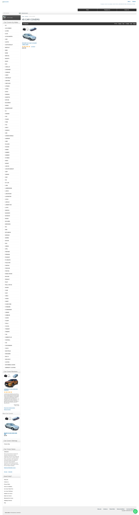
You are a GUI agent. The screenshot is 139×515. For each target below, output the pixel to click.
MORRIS (7, 237)
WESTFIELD (8, 351)
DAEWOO (7, 94)
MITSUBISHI (8, 232)
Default (127, 23)
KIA (6, 180)
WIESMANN (7, 353)
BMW (6, 50)
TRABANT (7, 328)
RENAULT (7, 279)
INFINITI (7, 163)
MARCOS (7, 210)
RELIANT (7, 276)
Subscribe (10, 471)
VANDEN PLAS (8, 337)
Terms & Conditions (8, 486)
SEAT (6, 293)
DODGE (7, 105)
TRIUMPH (7, 331)
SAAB (6, 290)
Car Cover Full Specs (8, 491)
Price (123, 23)
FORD (6, 122)
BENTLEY (7, 47)
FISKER (7, 119)
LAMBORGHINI (8, 188)
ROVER (26, 16)
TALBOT (7, 320)
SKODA (7, 298)
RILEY (6, 282)
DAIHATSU (7, 97)
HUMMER (7, 155)
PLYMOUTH (7, 260)
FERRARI (7, 113)
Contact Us (126, 9)
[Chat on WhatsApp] (135, 511)
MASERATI (7, 213)
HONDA (7, 149)
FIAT (6, 116)
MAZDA (7, 218)
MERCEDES (8, 224)
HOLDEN (7, 146)
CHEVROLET (8, 77)
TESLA (6, 323)
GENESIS (7, 130)
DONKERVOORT (9, 108)
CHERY (6, 75)
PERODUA (7, 254)
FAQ (5, 502)
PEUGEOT (7, 257)
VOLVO (6, 348)
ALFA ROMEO (8, 28)
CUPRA (6, 88)
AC (6, 25)
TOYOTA (7, 326)
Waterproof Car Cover (8, 498)
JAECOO (7, 166)
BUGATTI (7, 58)
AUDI (6, 39)
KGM (6, 177)
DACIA (6, 91)
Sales (131, 23)
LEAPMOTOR (8, 196)
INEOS (6, 160)
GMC (6, 133)
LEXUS (6, 199)
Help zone (6, 479)
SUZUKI (7, 317)
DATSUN (7, 99)
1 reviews (33, 46)
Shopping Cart (107, 9)
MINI (6, 229)
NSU (6, 243)
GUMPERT (7, 138)
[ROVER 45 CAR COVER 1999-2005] (29, 34)
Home (23, 16)
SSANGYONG (8, 304)
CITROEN (7, 86)
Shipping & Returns (8, 500)
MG (6, 226)
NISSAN (7, 240)
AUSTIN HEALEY (9, 44)
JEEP (6, 171)
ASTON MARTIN (8, 36)
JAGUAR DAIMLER (9, 168)
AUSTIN (7, 42)
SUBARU (7, 312)
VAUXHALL (7, 340)
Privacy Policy (7, 484)
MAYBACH (7, 215)
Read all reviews (7, 409)
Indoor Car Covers (8, 495)
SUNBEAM (7, 315)
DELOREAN (7, 102)
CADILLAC (7, 66)
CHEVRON (7, 80)
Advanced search (25, 13)
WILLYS (7, 356)
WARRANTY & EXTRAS (10, 367)
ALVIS (6, 33)
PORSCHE (7, 268)
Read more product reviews (9, 407)
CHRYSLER (7, 83)
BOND (6, 53)
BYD (6, 64)
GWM (6, 141)
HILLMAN (7, 144)
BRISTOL (7, 55)
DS (6, 111)
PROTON (7, 271)
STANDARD (7, 306)
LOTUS (6, 207)
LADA (6, 185)
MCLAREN (7, 221)
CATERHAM (7, 69)
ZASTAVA (7, 362)
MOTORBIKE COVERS (10, 364)
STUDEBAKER (8, 309)
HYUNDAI (7, 157)
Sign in (129, 1)
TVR (6, 334)
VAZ (6, 342)
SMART (7, 301)
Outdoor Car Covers (8, 493)
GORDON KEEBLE (9, 135)
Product (119, 23)
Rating (134, 23)
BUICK (6, 61)
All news (5, 471)
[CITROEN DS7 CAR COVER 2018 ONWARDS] (11, 387)
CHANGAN (7, 72)
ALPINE (7, 31)
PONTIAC (7, 265)
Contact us (6, 481)
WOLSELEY (8, 359)
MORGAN (7, 235)
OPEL (6, 248)
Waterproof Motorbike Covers (10, 467)
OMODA (7, 246)
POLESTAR (7, 262)
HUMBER (7, 152)
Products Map (7, 444)
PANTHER (7, 251)
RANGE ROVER (8, 273)
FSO (6, 124)
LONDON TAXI (8, 204)
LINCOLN (7, 202)
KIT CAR (7, 182)
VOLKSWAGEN (8, 345)
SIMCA (6, 295)
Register (134, 1)
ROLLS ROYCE (8, 284)
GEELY (6, 127)
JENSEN (7, 174)
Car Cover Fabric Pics (8, 488)
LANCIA (7, 191)
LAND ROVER (8, 193)
